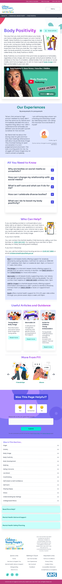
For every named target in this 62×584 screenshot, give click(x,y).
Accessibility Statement (49, 567)
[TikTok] (7, 574)
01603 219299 (25, 288)
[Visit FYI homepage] (11, 9)
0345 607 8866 (48, 251)
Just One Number (32, 558)
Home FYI (4, 16)
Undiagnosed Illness (10, 501)
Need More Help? (9, 509)
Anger (5, 445)
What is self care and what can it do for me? (29, 186)
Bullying (5, 465)
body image (48, 62)
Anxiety (5, 449)
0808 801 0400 (31, 280)
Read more (14, 338)
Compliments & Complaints (49, 569)
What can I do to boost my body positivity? (25, 201)
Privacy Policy (36, 433)
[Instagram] (12, 574)
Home (14, 558)
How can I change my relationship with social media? (29, 178)
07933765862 (16, 273)
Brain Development (9, 461)
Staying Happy (8, 489)
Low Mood (6, 473)
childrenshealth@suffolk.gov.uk (21, 253)
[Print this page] (41, 30)
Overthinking (7, 477)
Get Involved (32, 564)
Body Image (7, 453)
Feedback (32, 567)
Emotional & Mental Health (17, 16)
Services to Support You (14, 561)
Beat (9, 259)
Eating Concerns (8, 469)
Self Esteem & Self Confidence (13, 481)
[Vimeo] (16, 574)
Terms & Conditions (49, 558)
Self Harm (6, 485)
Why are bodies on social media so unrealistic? (26, 170)
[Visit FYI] (52, 575)
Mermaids (11, 276)
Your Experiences (32, 561)
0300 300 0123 (56, 1)
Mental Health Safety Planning (14, 525)
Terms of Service (46, 433)
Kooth (9, 293)
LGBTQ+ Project (13, 284)
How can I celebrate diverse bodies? (27, 194)
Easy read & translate (32, 1)
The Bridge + (12, 268)
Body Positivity (8, 457)
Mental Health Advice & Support (14, 517)
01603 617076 (47, 271)
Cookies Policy (49, 564)
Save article (51, 31)
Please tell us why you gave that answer (22, 416)
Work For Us (14, 569)
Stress (5, 493)
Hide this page (45, 1)
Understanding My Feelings (12, 497)
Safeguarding (14, 567)
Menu (53, 9)
